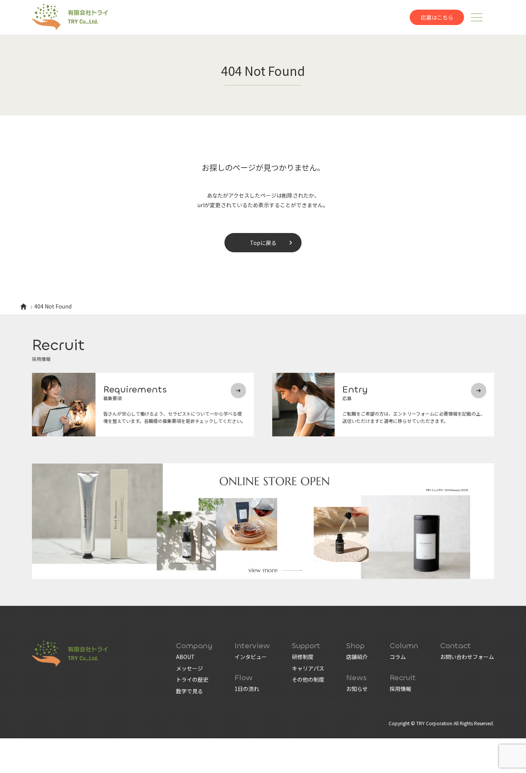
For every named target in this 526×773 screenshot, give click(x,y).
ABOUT (185, 657)
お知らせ (357, 689)
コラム (398, 657)
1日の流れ (247, 689)
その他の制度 (308, 679)
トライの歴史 (192, 679)
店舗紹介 (357, 657)
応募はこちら (437, 17)
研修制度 (302, 657)
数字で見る (189, 691)
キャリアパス (308, 668)
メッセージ (189, 668)
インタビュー (251, 657)
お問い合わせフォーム (467, 657)
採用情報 (400, 689)
